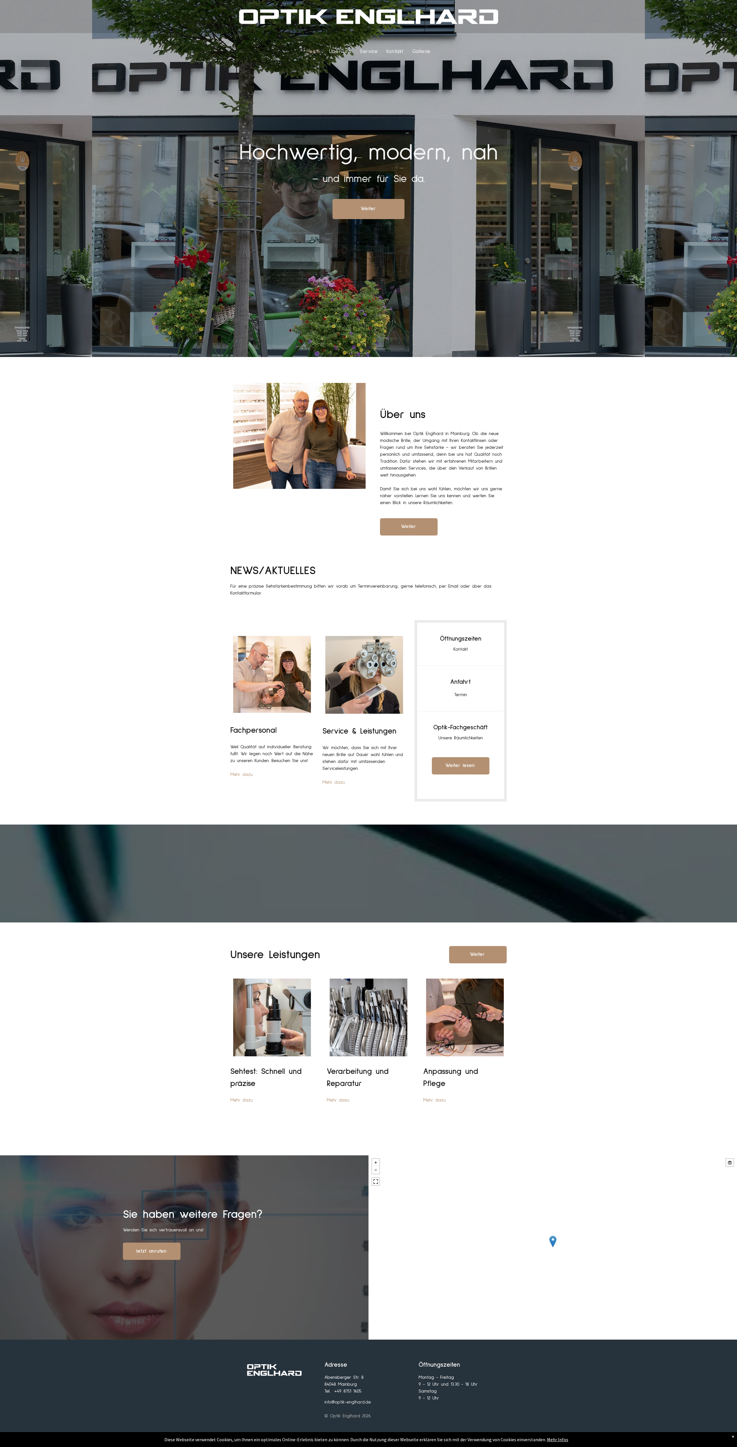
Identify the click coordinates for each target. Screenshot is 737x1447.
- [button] (375, 1170)
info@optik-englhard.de (347, 1402)
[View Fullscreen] (375, 1181)
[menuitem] (313, 51)
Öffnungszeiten (460, 639)
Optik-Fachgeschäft (460, 727)
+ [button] (375, 1162)
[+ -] (552, 1247)
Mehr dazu (241, 774)
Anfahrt (460, 682)
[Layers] (730, 1162)
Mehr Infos (557, 1439)
